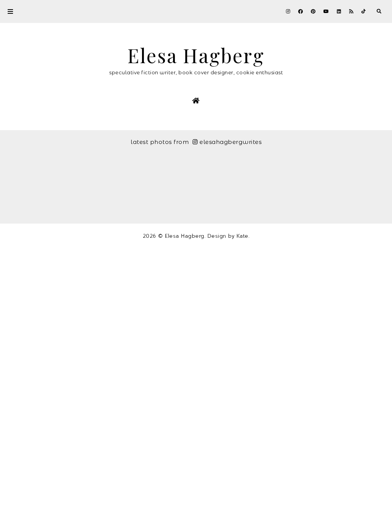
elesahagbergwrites (230, 141)
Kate (242, 236)
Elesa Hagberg (196, 55)
